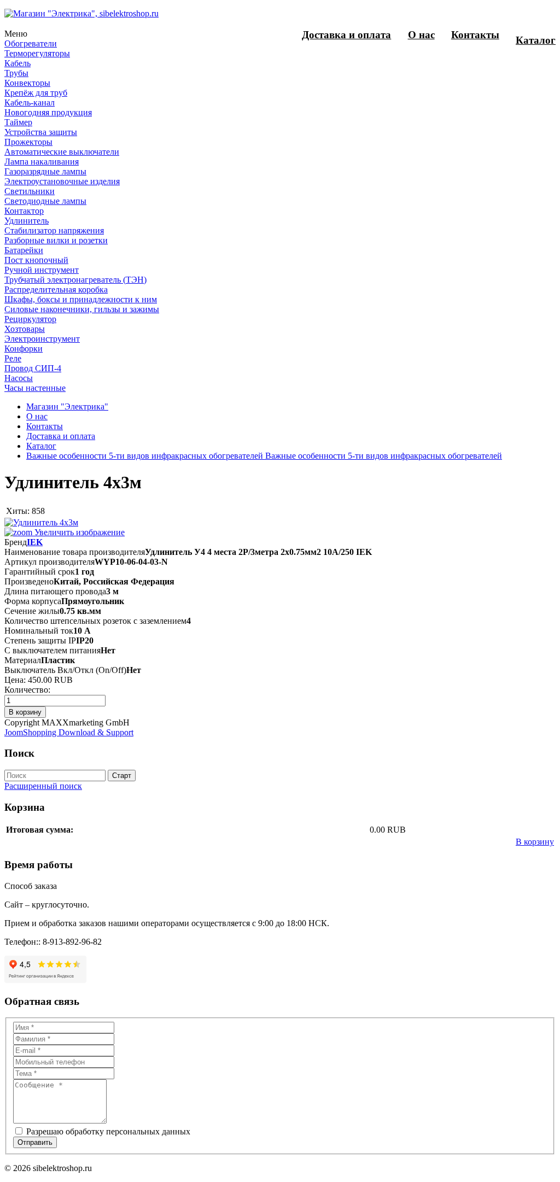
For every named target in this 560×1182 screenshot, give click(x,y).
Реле (12, 358)
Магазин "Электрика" (67, 406)
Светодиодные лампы (45, 201)
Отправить (35, 1142)
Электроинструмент (42, 338)
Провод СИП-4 (32, 368)
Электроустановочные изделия (62, 181)
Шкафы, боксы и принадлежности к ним (80, 299)
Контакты (475, 34)
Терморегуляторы (37, 53)
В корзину (535, 841)
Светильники (29, 191)
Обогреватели (30, 43)
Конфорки (23, 348)
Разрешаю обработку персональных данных (107, 1131)
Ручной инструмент (41, 269)
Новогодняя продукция (48, 112)
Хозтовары (24, 328)
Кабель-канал (29, 102)
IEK (35, 542)
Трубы (16, 73)
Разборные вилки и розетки (56, 240)
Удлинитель (26, 220)
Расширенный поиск (43, 786)
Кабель (17, 63)
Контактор (24, 210)
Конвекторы (27, 82)
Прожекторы (28, 142)
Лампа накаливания (41, 161)
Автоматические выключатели (61, 151)
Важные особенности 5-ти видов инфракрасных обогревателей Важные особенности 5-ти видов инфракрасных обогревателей (264, 455)
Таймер (18, 122)
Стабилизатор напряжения (54, 230)
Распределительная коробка (56, 289)
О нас (421, 34)
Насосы (18, 378)
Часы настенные (35, 388)
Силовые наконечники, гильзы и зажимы (81, 309)
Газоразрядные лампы (45, 171)
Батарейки (23, 250)
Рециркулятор (30, 319)
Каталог (536, 40)
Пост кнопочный (36, 260)
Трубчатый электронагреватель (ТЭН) (75, 279)
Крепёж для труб (35, 92)
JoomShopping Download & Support (68, 732)
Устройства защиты (40, 132)
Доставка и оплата (346, 34)
